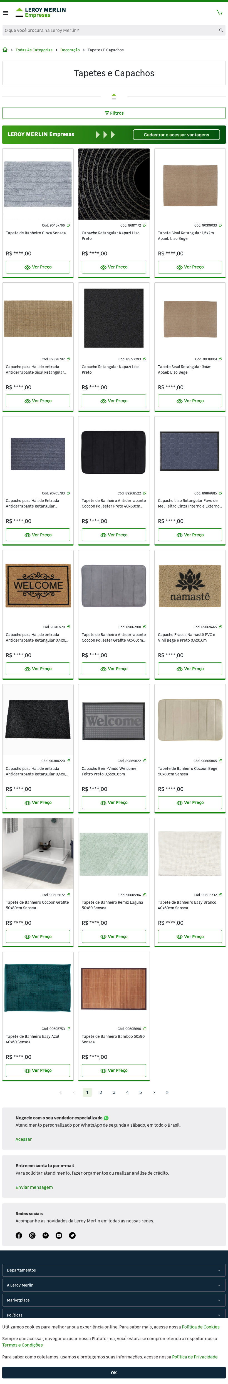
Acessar (24, 1139)
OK (114, 1372)
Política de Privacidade (195, 1357)
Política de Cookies (201, 1327)
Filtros (117, 113)
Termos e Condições (22, 1345)
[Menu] (5, 13)
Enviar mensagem (34, 1187)
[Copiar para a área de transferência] (68, 225)
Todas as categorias (34, 49)
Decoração (70, 49)
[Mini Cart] (219, 13)
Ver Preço (38, 268)
